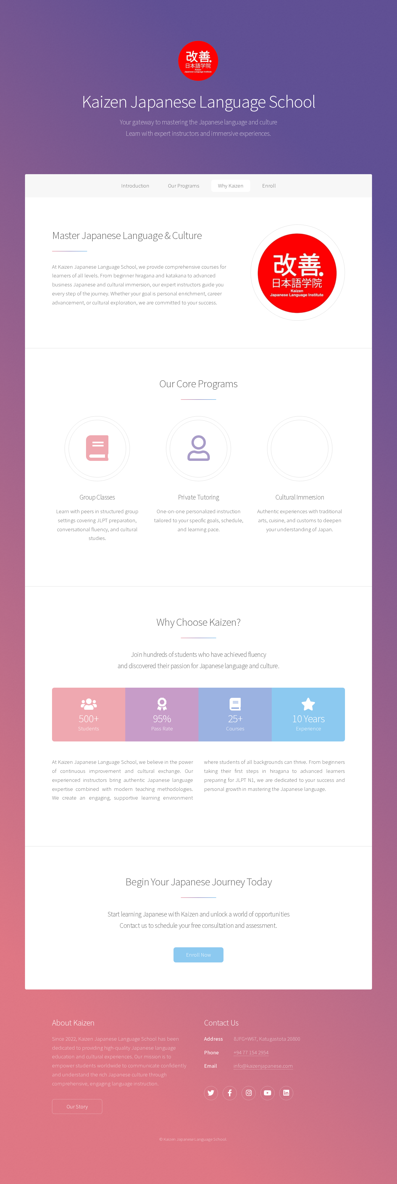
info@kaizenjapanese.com (263, 1065)
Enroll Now (198, 954)
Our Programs (183, 185)
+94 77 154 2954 (251, 1052)
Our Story (77, 1106)
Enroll (269, 185)
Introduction (135, 185)
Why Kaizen (231, 185)
